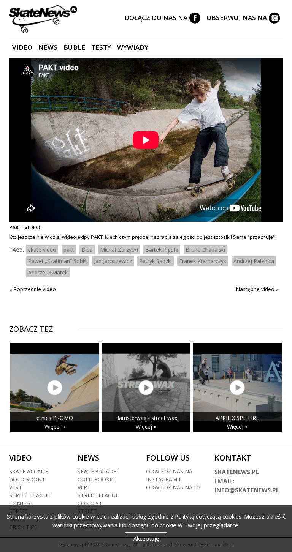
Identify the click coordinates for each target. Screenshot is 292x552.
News (47, 47)
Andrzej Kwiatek (48, 272)
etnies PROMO (54, 417)
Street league (29, 495)
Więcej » (54, 426)
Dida (87, 249)
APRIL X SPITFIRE (237, 417)
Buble (74, 47)
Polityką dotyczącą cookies (208, 516)
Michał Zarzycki (119, 249)
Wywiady (132, 47)
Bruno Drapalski (205, 249)
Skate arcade (28, 471)
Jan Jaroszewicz (113, 261)
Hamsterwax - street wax (146, 417)
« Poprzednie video (32, 289)
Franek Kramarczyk (202, 261)
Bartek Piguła (161, 249)
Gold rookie (27, 479)
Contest (21, 503)
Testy (101, 47)
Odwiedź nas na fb (173, 487)
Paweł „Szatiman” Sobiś (57, 261)
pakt (68, 249)
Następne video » (257, 289)
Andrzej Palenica (253, 261)
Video (22, 47)
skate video (42, 249)
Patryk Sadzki (155, 261)
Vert (15, 487)
